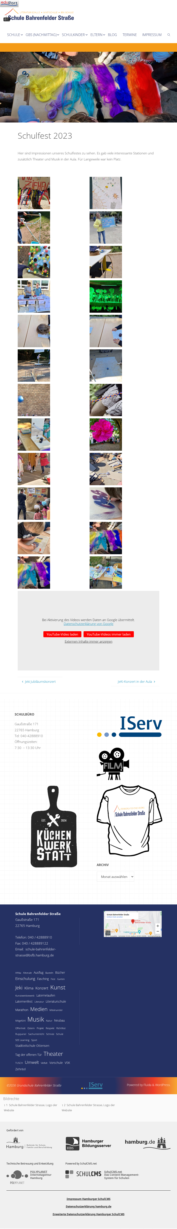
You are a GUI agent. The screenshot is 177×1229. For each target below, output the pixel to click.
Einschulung (25, 978)
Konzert (41, 988)
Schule (59, 1034)
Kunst (57, 987)
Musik (35, 1019)
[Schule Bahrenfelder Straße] (39, 10)
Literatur (39, 1001)
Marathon (21, 1010)
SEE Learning (22, 1040)
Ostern (31, 1028)
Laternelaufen (45, 995)
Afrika (18, 972)
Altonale (27, 972)
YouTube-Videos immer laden (109, 634)
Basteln (49, 972)
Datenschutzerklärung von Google (88, 624)
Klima (28, 988)
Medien (38, 1008)
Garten (61, 979)
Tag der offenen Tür (28, 1055)
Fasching (43, 979)
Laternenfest (24, 1001)
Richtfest (61, 1028)
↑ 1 (6, 1105)
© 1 (7, 19)
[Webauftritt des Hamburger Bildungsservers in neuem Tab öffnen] (88, 1144)
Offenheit (20, 1028)
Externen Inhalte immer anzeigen (88, 641)
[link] (169, 34)
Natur (49, 1020)
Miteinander (56, 1010)
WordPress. (163, 1085)
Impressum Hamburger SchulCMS (89, 1199)
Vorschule (56, 1063)
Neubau (59, 1020)
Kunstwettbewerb (25, 995)
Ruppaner (20, 1034)
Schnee (50, 1034)
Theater (53, 1054)
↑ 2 (63, 1105)
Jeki (18, 987)
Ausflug (38, 972)
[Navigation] (9, 3)
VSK (67, 1063)
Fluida (147, 1085)
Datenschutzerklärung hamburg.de (88, 1206)
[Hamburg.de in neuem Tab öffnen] (148, 1144)
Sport (34, 1040)
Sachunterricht (36, 1034)
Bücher (60, 972)
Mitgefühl (20, 1020)
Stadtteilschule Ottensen (32, 1046)
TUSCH (19, 1062)
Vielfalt (44, 1062)
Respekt (50, 1028)
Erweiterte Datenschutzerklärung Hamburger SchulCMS (89, 1214)
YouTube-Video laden (62, 634)
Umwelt (32, 1062)
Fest (53, 979)
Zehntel (20, 1069)
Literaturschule (56, 1001)
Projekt (40, 1028)
